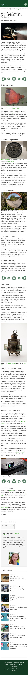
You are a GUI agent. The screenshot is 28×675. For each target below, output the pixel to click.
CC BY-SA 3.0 (15, 108)
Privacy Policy (13, 664)
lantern (15, 289)
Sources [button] (4, 514)
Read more (20, 9)
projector (14, 113)
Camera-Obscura (5, 107)
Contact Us (16, 662)
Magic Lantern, (12, 363)
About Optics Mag (8, 662)
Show (12, 526)
